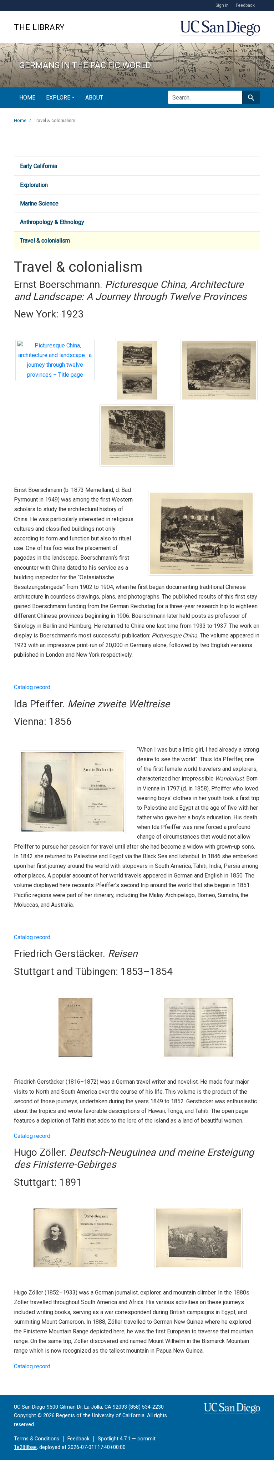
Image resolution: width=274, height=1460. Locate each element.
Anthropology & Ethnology (52, 222)
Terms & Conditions (36, 1439)
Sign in (222, 5)
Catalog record (32, 687)
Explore (58, 97)
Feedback (245, 5)
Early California (38, 166)
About (94, 97)
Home (27, 97)
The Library (39, 27)
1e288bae (25, 1447)
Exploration (34, 185)
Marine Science (39, 203)
